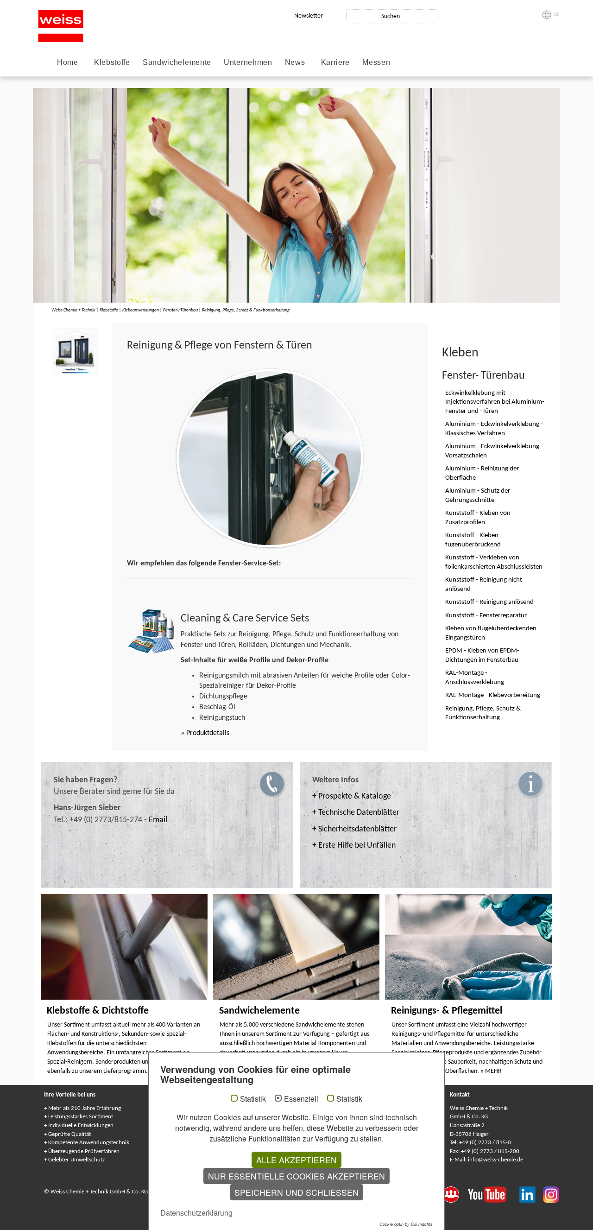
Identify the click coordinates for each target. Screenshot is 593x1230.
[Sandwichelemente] (296, 947)
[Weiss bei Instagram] (551, 1194)
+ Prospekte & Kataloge (351, 796)
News (295, 62)
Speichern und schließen (296, 1192)
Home (67, 62)
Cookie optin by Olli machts (406, 1224)
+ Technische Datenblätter (355, 812)
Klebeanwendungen (140, 310)
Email (158, 820)
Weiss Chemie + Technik (73, 310)
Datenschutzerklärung (196, 1212)
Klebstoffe (112, 62)
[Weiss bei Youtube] (493, 1194)
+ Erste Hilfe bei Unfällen (354, 845)
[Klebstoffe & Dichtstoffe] (124, 947)
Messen (376, 62)
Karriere (335, 62)
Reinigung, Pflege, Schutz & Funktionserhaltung (246, 310)
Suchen (390, 16)
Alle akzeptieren (296, 1160)
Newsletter (308, 16)
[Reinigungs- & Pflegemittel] (468, 947)
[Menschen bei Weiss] (455, 1194)
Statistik (253, 1099)
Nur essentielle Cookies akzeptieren (296, 1176)
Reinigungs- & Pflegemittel (446, 1011)
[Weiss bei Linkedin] (531, 1194)
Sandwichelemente (177, 62)
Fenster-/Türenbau (180, 310)
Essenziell (301, 1099)
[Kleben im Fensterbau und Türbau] (75, 351)
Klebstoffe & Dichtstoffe (98, 1011)
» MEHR (491, 1071)
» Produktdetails (205, 733)
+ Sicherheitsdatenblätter (354, 829)
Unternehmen (248, 62)
